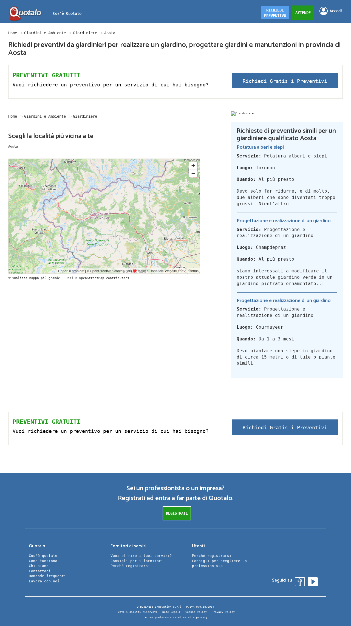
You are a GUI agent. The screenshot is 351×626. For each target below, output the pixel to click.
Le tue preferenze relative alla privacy (175, 617)
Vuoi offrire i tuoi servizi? (141, 556)
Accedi (336, 11)
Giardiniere (85, 33)
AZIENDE (303, 12)
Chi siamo (39, 566)
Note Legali (171, 611)
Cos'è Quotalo (67, 13)
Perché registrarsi (130, 566)
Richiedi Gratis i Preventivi (285, 81)
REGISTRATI (177, 513)
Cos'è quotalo (43, 556)
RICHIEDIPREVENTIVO (275, 13)
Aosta (13, 146)
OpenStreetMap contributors (104, 278)
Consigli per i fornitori (137, 561)
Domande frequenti (47, 576)
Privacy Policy (223, 611)
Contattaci (40, 571)
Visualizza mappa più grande (34, 278)
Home (12, 33)
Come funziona (43, 561)
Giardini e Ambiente (45, 33)
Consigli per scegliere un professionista (219, 563)
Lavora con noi (44, 581)
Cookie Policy (196, 611)
